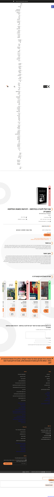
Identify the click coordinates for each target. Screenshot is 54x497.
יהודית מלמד (24, 304)
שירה (19, 60)
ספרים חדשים (20, 64)
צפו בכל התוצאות (49, 485)
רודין (14, 301)
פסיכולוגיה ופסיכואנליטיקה (45, 389)
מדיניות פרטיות (22, 431)
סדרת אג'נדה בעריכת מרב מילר (18, 102)
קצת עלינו (20, 153)
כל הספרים (19, 6)
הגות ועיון (19, 45)
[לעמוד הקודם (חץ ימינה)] (2, 248)
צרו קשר (20, 167)
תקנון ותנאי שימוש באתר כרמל (20, 429)
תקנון (15, 460)
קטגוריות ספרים (19, 40)
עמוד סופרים (19, 78)
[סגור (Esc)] (3, 1)
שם (50, 340)
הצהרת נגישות (23, 438)
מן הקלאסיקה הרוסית (18, 97)
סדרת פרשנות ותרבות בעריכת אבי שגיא (18, 139)
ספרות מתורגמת (18, 58)
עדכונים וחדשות (18, 161)
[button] (20, 3)
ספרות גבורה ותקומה (18, 36)
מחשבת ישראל (18, 47)
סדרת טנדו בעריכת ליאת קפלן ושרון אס (18, 116)
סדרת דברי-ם (19, 149)
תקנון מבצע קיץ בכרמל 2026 (20, 440)
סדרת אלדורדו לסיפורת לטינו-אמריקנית (18, 109)
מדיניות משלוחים (22, 434)
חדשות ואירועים (19, 156)
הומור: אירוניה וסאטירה (18, 32)
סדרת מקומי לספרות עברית (18, 126)
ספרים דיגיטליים (19, 75)
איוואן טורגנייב (12, 303)
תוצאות (51, 482)
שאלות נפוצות (23, 436)
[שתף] (6, 1)
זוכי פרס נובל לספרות (18, 17)
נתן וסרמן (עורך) (46, 305)
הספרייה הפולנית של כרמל (18, 22)
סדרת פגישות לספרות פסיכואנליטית (19, 393)
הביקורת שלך (48, 338)
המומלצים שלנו (4, 287)
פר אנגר (49, 215)
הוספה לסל (47, 234)
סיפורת (18, 53)
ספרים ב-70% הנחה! (19, 67)
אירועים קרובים (18, 163)
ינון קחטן (24, 471)
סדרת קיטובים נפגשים (18, 145)
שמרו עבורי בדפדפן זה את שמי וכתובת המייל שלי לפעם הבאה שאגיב (39, 344)
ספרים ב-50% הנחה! (19, 71)
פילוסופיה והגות (18, 13)
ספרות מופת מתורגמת (18, 27)
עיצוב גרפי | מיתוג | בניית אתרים (38, 471)
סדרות (20, 80)
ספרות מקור (19, 55)
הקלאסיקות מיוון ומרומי (21, 374)
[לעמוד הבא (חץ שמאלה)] (52, 248)
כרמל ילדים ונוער (19, 84)
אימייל (49, 342)
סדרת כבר (19, 122)
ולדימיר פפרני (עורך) (35, 305)
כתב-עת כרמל (19, 88)
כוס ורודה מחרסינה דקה (23, 302)
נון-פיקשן (19, 50)
